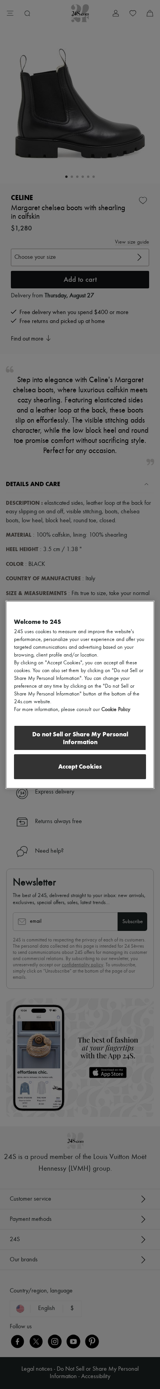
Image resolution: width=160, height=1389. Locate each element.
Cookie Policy (115, 709)
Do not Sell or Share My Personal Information (80, 738)
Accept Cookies (80, 766)
